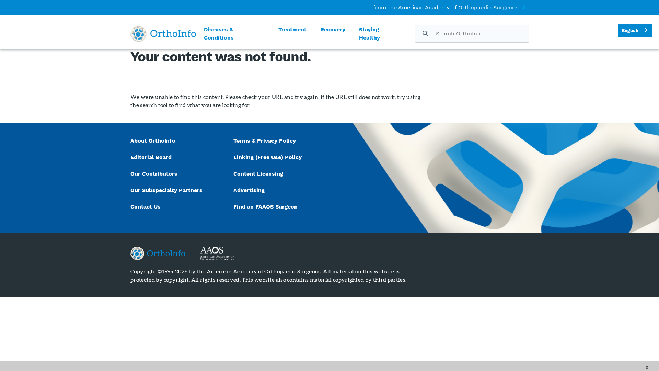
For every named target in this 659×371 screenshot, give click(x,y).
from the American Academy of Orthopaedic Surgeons (445, 7)
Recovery (332, 29)
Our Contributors (154, 173)
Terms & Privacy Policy (264, 140)
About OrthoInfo (152, 140)
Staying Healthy (369, 33)
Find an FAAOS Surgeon (266, 206)
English (630, 30)
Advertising (249, 190)
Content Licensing (258, 173)
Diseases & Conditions (219, 33)
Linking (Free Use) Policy (267, 157)
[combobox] (635, 30)
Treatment (292, 29)
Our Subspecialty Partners (166, 190)
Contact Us (145, 206)
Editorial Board (151, 157)
